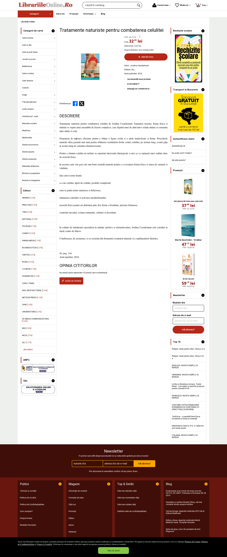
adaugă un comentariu (138, 89)
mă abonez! (188, 329)
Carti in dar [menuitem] (27, 45)
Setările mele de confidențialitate (131, 511)
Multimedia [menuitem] (27, 137)
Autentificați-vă (178, 146)
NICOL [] (27, 335)
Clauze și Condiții (44, 544)
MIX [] (26, 328)
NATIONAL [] (29, 219)
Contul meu (162, 5)
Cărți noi (72, 504)
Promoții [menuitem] (73, 14)
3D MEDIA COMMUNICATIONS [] (35, 320)
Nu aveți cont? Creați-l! (182, 153)
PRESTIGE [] (29, 205)
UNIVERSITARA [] (31, 312)
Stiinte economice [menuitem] (30, 145)
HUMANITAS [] (30, 276)
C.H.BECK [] (29, 269)
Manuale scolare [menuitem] (29, 123)
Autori (71, 525)
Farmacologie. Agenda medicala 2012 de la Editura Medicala (185, 512)
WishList (184, 5)
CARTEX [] (28, 255)
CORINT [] (28, 233)
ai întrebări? (133, 84)
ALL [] (26, 342)
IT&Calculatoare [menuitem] (29, 102)
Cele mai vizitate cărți (126, 504)
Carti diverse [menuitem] (27, 80)
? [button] (139, 37)
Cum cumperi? (26, 511)
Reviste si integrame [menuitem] (31, 180)
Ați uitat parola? (179, 160)
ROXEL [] (28, 262)
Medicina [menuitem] (26, 130)
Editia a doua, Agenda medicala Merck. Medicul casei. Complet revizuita (183, 521)
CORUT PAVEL (28, 283)
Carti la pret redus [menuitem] (30, 52)
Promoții (72, 511)
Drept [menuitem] (24, 95)
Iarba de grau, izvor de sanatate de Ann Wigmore (183, 530)
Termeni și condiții (28, 491)
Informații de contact (78, 491)
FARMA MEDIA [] (31, 240)
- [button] (53, 30)
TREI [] (27, 212)
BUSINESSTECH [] (32, 247)
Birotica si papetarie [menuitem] (31, 173)
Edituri (71, 518)
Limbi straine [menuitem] (28, 109)
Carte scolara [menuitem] (28, 73)
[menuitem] (35, 13)
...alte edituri (27, 349)
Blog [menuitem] (103, 14)
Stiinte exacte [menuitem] (28, 152)
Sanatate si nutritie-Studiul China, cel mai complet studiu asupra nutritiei (184, 503)
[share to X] (81, 103)
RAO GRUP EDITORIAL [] (34, 290)
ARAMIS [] (28, 198)
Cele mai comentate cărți (128, 498)
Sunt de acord (113, 550)
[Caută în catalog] (138, 5)
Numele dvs (179, 302)
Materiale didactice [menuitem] (30, 166)
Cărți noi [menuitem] (60, 14)
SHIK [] (27, 304)
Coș (202, 4)
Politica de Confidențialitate (32, 504)
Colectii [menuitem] (25, 88)
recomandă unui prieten (139, 79)
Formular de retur (76, 498)
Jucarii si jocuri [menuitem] (29, 59)
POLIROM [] (29, 226)
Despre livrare (26, 518)
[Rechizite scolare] (188, 82)
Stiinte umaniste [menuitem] (29, 159)
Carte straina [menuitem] (27, 38)
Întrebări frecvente (28, 525)
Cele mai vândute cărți (127, 491)
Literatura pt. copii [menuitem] (30, 116)
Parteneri (72, 532)
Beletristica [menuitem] (27, 66)
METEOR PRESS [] (32, 297)
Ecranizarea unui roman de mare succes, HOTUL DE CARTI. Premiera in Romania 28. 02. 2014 (186, 493)
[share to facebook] (75, 103)
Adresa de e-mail (182, 315)
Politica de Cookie (192, 541)
